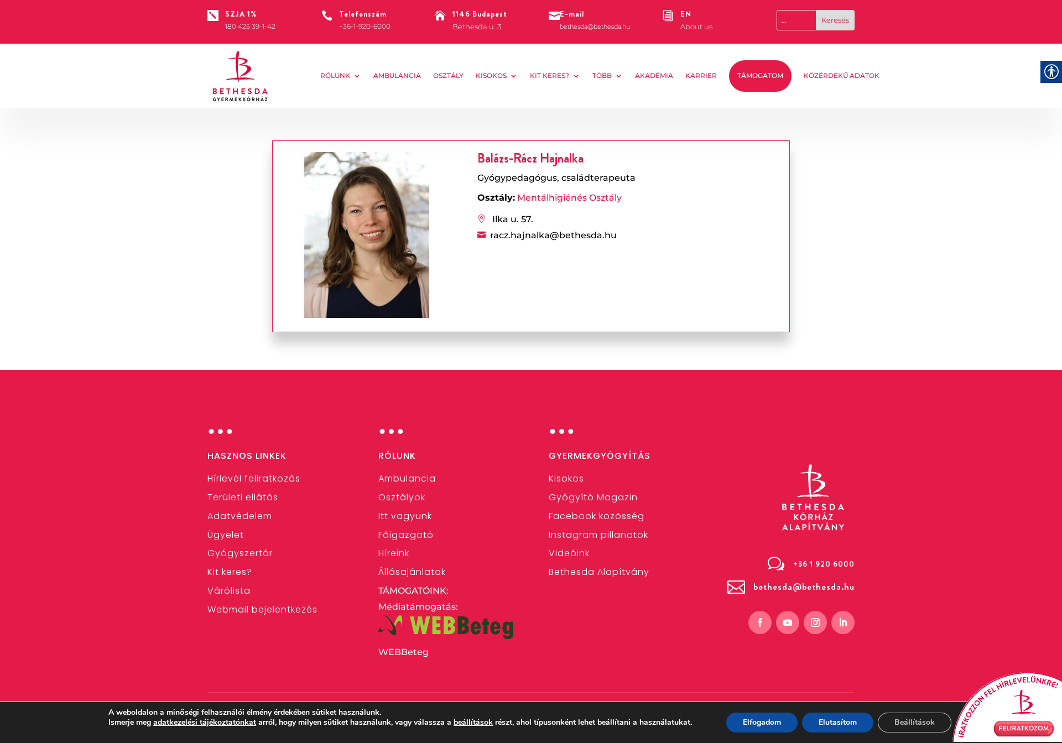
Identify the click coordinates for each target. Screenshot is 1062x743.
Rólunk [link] (335, 75)
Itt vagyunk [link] (405, 516)
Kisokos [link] (491, 75)
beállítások (473, 723)
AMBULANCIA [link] (397, 75)
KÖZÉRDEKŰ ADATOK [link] (841, 75)
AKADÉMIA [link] (654, 75)
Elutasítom (838, 722)
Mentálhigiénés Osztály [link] (569, 197)
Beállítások (914, 722)
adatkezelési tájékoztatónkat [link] (204, 722)
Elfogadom (762, 722)
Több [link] (602, 75)
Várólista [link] (229, 590)
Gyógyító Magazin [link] (593, 497)
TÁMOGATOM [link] (760, 75)
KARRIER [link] (701, 75)
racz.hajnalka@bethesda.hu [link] (553, 235)
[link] (240, 76)
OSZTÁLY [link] (448, 75)
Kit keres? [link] (549, 75)
